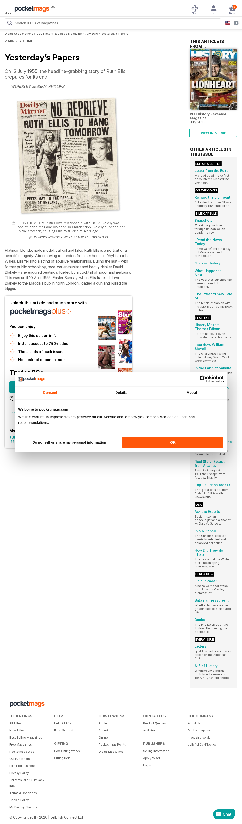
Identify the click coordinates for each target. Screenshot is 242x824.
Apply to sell (151, 758)
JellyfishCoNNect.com (203, 744)
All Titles (15, 723)
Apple (103, 723)
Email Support (63, 730)
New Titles (17, 730)
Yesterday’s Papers (114, 33)
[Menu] (7, 9)
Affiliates (149, 730)
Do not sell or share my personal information (69, 442)
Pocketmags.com (200, 730)
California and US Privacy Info (26, 783)
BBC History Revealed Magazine (59, 33)
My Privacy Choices (23, 807)
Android (104, 730)
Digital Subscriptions (19, 33)
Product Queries (154, 723)
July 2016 (91, 33)
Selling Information (156, 751)
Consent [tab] (50, 393)
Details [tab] (121, 393)
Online (103, 737)
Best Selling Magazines (25, 737)
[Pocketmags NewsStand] (30, 9)
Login (147, 765)
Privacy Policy (19, 773)
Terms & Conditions (23, 793)
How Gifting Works (67, 751)
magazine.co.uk (199, 737)
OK (173, 442)
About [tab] (192, 393)
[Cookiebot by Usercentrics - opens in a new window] (203, 378)
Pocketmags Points (112, 744)
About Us (194, 723)
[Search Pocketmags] (10, 24)
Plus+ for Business (22, 766)
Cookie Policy (19, 800)
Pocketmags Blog (21, 751)
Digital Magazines (111, 751)
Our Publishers (19, 758)
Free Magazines (20, 744)
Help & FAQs (62, 723)
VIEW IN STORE (213, 133)
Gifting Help (62, 758)
